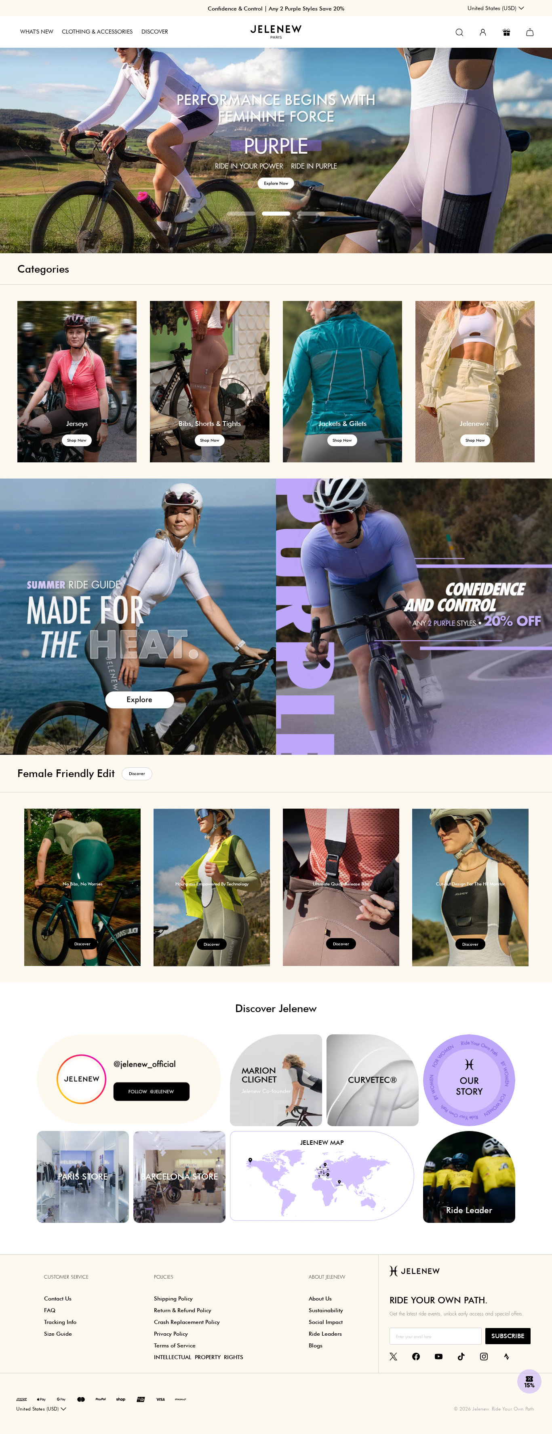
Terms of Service (175, 1345)
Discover (137, 773)
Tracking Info (60, 1322)
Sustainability (326, 1310)
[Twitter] (393, 1356)
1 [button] (241, 214)
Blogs (315, 1345)
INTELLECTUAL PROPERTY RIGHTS (198, 1357)
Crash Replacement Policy (187, 1322)
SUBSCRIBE (508, 1336)
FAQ (49, 1310)
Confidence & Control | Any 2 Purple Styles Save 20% (276, 8)
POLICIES (163, 1277)
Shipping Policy (173, 1298)
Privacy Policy (171, 1333)
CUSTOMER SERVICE (66, 1277)
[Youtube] (438, 1356)
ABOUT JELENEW (327, 1277)
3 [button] (311, 214)
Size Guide (58, 1333)
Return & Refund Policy (182, 1310)
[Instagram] (484, 1356)
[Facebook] (416, 1356)
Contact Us (58, 1298)
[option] (276, 127)
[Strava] (506, 1356)
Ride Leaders (325, 1333)
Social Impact (326, 1322)
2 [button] (276, 214)
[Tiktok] (461, 1356)
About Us (320, 1298)
